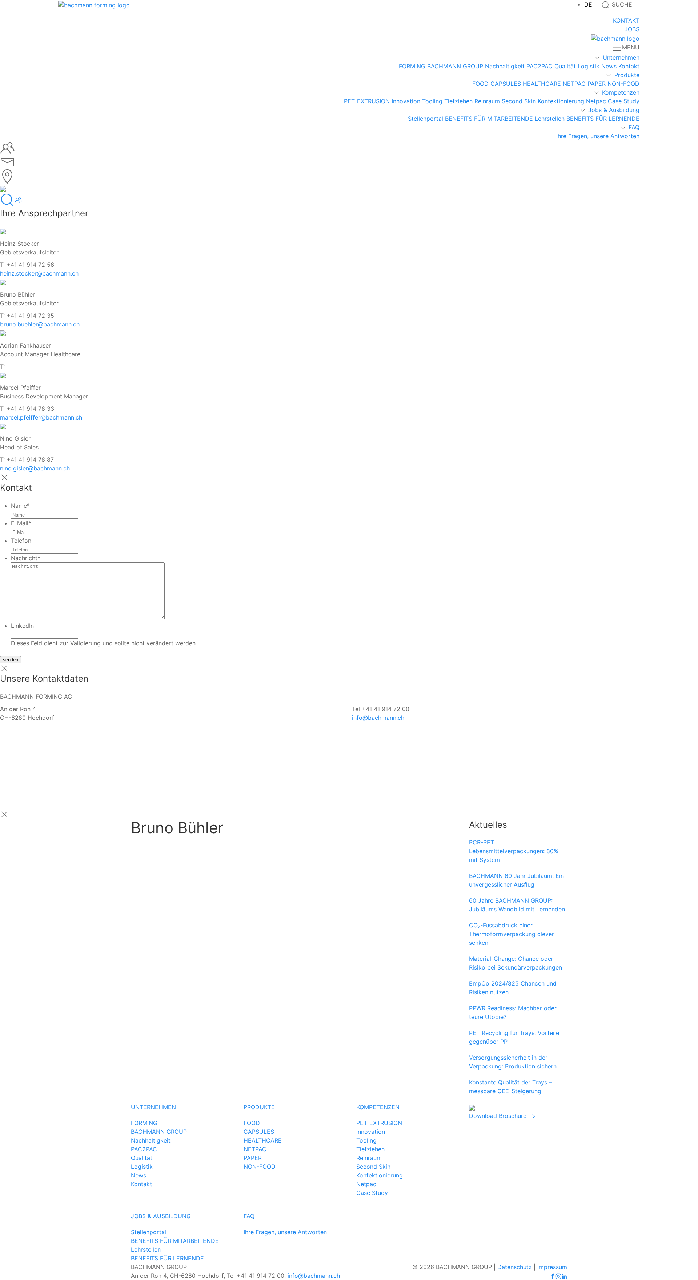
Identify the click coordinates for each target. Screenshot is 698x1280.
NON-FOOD (623, 83)
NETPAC (574, 83)
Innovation (406, 101)
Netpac (596, 101)
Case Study (623, 101)
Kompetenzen (620, 92)
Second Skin (519, 101)
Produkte (626, 75)
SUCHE (621, 4)
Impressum (552, 1267)
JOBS (632, 29)
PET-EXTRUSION (367, 101)
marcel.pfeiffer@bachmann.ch (41, 417)
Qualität (565, 66)
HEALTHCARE (542, 83)
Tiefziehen (458, 101)
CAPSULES (505, 83)
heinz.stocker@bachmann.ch (39, 273)
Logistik (588, 66)
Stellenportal (425, 118)
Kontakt (628, 66)
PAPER (596, 83)
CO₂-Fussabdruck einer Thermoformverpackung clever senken (511, 934)
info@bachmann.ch (378, 717)
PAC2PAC (539, 66)
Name (20, 505)
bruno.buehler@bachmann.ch (40, 324)
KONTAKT (626, 20)
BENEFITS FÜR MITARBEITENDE (489, 118)
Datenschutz (514, 1267)
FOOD (480, 83)
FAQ (634, 127)
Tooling (432, 101)
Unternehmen (621, 57)
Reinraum (487, 101)
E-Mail (21, 523)
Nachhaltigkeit (505, 66)
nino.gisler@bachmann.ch (35, 468)
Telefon (21, 540)
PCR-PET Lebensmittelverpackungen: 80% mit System (513, 851)
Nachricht (25, 558)
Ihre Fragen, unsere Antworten (597, 136)
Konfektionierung (561, 101)
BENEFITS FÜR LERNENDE (602, 118)
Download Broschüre (498, 1115)
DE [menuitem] (588, 4)
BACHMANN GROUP (455, 66)
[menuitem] (588, 4)
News (609, 66)
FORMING (412, 66)
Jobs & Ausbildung (613, 109)
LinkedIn (22, 625)
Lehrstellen (550, 118)
